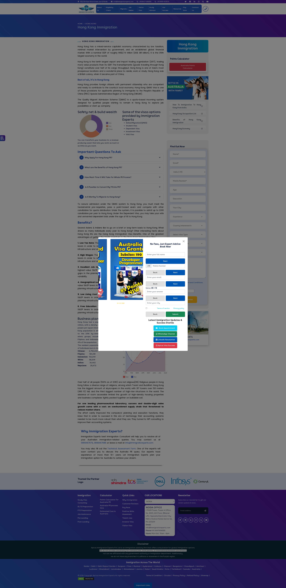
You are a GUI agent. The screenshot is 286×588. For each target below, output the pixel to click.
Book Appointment (167, 328)
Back (155, 272)
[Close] (183, 241)
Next (165, 261)
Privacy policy (178, 308)
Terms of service (163, 308)
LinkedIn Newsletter (166, 340)
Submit (175, 314)
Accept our (152, 308)
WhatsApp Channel (166, 334)
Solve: (151, 288)
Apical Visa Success (166, 345)
